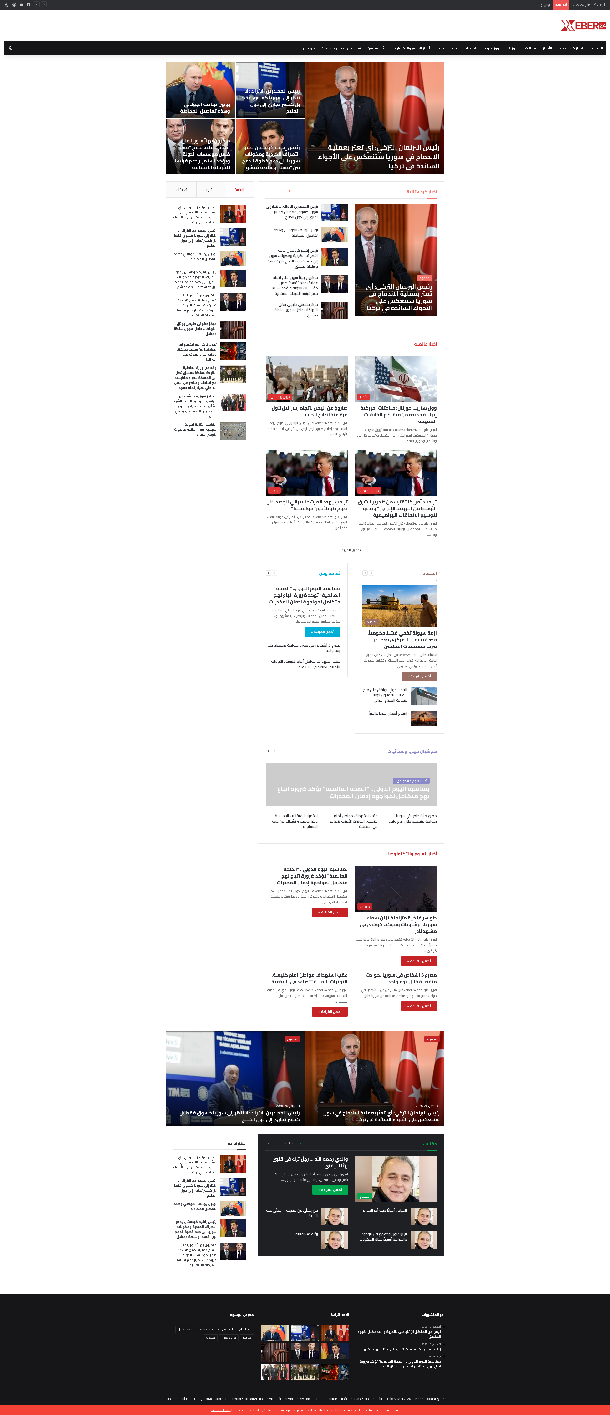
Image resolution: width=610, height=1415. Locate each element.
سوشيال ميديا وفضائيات (341, 48)
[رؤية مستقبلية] (334, 1240)
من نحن (309, 48)
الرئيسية (596, 48)
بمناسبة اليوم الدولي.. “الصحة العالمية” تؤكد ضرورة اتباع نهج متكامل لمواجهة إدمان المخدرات (304, 595)
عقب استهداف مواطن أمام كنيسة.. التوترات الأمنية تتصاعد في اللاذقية (305, 664)
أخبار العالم (245, 1329)
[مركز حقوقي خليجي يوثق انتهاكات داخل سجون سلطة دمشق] (256, 118)
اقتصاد (470, 48)
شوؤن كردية (492, 48)
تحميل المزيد (351, 550)
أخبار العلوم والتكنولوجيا (410, 48)
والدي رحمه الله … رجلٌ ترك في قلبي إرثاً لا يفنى (310, 1162)
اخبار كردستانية (571, 48)
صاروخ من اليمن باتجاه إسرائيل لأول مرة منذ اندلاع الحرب (310, 411)
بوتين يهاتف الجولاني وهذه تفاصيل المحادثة (521, 5)
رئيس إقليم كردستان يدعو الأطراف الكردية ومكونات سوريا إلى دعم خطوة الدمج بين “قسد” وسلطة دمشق (431, 157)
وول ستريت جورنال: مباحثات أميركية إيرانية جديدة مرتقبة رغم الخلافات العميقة (398, 414)
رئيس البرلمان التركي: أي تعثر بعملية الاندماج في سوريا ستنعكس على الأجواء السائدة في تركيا (195, 214)
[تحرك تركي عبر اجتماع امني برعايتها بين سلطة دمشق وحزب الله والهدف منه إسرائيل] (233, 351)
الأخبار (547, 48)
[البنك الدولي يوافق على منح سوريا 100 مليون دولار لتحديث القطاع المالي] (424, 696)
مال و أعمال (229, 1337)
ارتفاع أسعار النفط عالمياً (388, 713)
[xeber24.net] (583, 25)
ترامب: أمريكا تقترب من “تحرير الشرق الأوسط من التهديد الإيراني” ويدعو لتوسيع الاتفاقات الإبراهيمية (397, 508)
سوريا (513, 48)
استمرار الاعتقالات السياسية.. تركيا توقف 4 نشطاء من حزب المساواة (295, 821)
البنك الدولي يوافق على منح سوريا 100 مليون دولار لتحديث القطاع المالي (385, 695)
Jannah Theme (221, 1410)
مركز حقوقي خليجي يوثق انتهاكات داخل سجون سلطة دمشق (260, 161)
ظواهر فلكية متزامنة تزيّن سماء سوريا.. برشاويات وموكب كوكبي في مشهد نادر (398, 924)
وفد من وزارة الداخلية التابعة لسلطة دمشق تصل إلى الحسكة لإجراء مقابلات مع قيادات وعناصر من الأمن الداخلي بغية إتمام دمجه (195, 378)
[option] (186, 118)
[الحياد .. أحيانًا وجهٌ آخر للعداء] (424, 1216)
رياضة (441, 48)
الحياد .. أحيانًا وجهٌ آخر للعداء (385, 1210)
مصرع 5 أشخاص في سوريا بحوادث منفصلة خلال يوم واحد (303, 648)
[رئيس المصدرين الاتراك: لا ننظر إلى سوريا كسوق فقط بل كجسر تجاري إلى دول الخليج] (334, 212)
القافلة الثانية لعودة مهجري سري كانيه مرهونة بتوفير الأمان (195, 429)
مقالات (530, 48)
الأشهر (211, 189)
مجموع (432, 1039)
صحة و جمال (185, 1329)
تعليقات (181, 189)
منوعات (210, 1337)
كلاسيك (247, 1337)
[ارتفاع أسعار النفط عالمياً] (424, 718)
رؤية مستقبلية (306, 1233)
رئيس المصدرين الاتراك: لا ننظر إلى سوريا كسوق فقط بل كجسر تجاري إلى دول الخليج (431, 100)
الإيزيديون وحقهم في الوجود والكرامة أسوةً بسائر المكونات (383, 1236)
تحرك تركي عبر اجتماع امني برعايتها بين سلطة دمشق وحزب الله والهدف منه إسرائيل (196, 351)
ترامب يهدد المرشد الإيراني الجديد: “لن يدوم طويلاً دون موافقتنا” (307, 505)
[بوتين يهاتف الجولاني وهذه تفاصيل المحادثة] (360, 90)
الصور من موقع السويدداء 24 (216, 1329)
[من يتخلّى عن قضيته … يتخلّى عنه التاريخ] (334, 1216)
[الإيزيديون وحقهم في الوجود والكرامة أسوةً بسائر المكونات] (424, 1240)
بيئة (455, 48)
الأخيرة (239, 189)
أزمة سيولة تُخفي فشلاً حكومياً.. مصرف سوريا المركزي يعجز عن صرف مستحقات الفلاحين (401, 639)
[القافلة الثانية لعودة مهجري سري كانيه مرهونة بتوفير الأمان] (233, 431)
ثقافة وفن (375, 48)
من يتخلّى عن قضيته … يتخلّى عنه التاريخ (292, 1213)
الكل (287, 191)
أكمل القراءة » (419, 676)
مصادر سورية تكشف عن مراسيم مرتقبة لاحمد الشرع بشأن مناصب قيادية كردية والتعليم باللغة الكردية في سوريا (195, 406)
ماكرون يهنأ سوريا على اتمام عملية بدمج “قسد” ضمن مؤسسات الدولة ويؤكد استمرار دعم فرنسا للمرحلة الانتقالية (362, 154)
